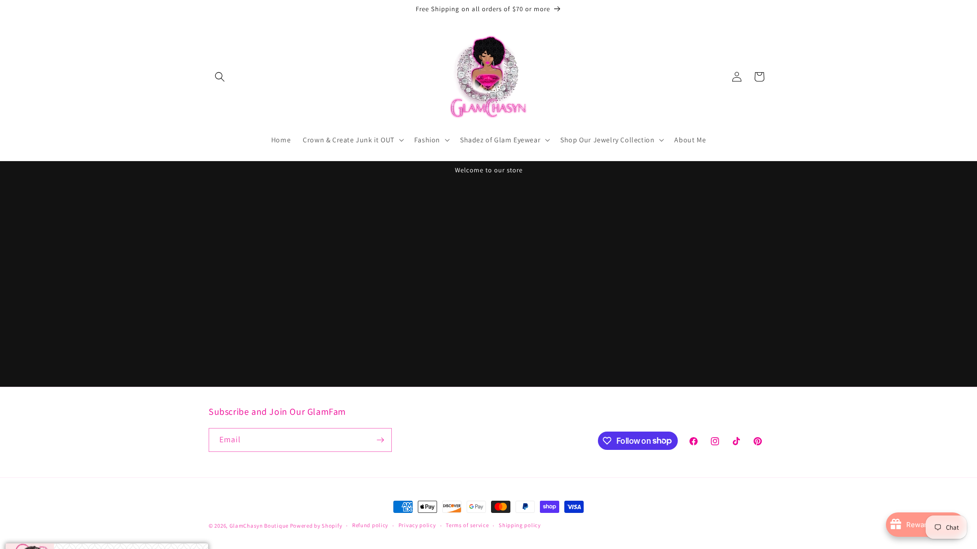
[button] (220, 77)
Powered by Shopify (316, 525)
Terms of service (467, 525)
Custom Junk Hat (133, 525)
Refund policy (370, 525)
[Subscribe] (380, 440)
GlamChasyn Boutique (259, 525)
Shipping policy (520, 525)
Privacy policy (417, 525)
